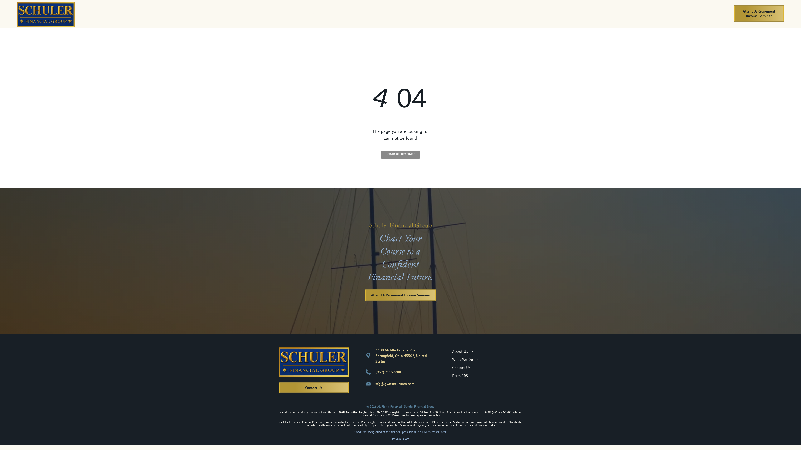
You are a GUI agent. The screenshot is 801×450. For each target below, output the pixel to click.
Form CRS (460, 375)
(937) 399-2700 (388, 372)
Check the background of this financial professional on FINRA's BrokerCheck (400, 432)
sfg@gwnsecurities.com (394, 383)
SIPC (385, 412)
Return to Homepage (400, 153)
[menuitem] (278, 13)
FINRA (378, 412)
